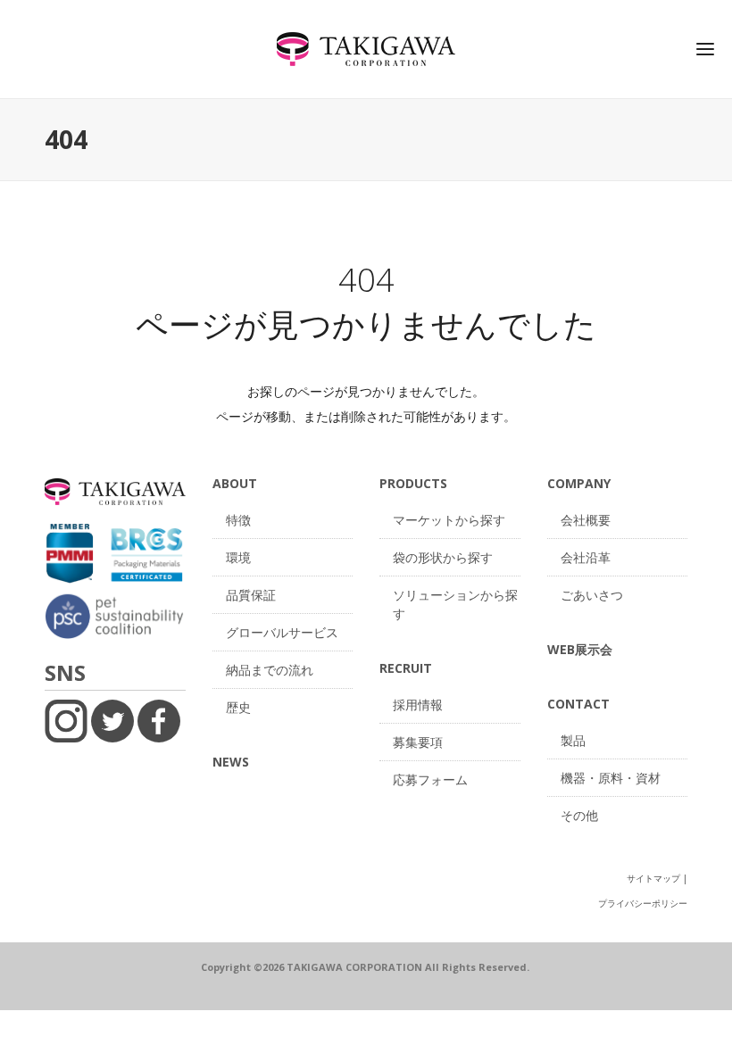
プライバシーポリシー (642, 903)
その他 (579, 815)
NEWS (230, 761)
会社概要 (586, 519)
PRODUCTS (413, 483)
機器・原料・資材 (611, 777)
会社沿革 (586, 557)
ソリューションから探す (455, 604)
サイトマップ (653, 878)
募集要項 (418, 742)
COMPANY (579, 483)
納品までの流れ (269, 669)
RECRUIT (405, 667)
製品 (573, 740)
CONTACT (578, 703)
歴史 (238, 707)
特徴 (238, 519)
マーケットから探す (449, 519)
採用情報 (418, 704)
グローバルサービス (282, 632)
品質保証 (251, 594)
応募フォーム (430, 779)
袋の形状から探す (443, 557)
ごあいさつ (592, 594)
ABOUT (234, 483)
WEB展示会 (579, 649)
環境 (238, 557)
